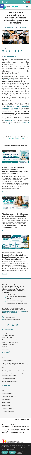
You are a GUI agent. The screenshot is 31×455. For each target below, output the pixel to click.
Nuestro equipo (6, 402)
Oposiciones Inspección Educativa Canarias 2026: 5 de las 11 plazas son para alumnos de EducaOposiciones (15, 256)
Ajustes (19, 452)
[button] (2, 6)
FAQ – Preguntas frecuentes (9, 381)
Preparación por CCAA (8, 396)
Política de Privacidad (8, 335)
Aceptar (4, 452)
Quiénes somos (6, 367)
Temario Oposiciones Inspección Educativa (13, 371)
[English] (27, 2)
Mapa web (5, 347)
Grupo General (8, 80)
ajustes (12, 449)
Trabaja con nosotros (8, 344)
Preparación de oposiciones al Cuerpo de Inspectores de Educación (13, 364)
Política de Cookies (7, 337)
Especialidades (6, 399)
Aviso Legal (5, 333)
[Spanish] (29, 2)
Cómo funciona (6, 405)
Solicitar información (7, 360)
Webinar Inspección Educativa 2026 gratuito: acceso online (15, 215)
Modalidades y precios (8, 411)
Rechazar (12, 452)
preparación (15, 119)
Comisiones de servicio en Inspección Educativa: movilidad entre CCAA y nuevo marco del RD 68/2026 (15, 170)
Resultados (21, 27)
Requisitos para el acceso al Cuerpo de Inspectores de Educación (12, 374)
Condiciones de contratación (10, 340)
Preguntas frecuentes (8, 408)
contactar (8, 120)
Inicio (3, 357)
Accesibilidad (5, 349)
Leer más (4, 191)
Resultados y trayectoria (8, 378)
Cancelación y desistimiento (10, 342)
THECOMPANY (21, 419)
